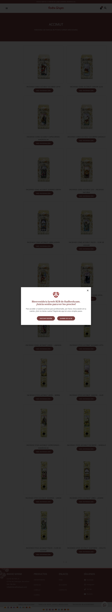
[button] (88, 290)
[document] (56, 306)
